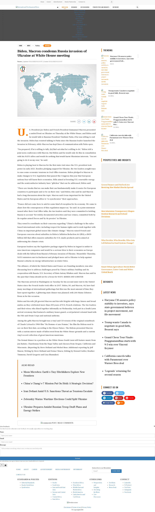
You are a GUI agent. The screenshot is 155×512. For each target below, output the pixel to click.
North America (78, 492)
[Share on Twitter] (84, 121)
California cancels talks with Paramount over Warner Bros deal (117, 359)
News (28, 45)
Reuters (19, 61)
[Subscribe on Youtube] (94, 121)
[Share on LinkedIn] (89, 121)
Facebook (109, 393)
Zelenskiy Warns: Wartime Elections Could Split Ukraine (55, 399)
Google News (109, 403)
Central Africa (57, 497)
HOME (18, 469)
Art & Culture (79, 12)
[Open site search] (137, 7)
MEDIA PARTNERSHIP (62, 469)
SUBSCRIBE (116, 471)
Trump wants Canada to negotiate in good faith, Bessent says (117, 326)
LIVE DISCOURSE (84, 7)
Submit (77, 458)
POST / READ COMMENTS (62, 423)
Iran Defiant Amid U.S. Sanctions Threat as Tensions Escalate (58, 391)
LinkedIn (108, 398)
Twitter (121, 393)
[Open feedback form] (5, 465)
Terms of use (76, 507)
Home (20, 45)
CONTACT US (20, 475)
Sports (79, 33)
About (42, 2)
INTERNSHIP (77, 469)
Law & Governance (79, 25)
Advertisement (58, 2)
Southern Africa (78, 483)
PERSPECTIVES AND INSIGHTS (101, 7)
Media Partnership (70, 2)
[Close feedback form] (154, 426)
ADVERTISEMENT (46, 469)
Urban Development (80, 37)
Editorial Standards (28, 483)
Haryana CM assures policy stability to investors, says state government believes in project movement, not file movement (120, 307)
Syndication (26, 487)
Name (2, 432)
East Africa (56, 499)
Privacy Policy (86, 507)
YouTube (127, 487)
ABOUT (26, 469)
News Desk (112, 487)
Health (79, 27)
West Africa (77, 485)
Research (112, 485)
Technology (79, 14)
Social (79, 31)
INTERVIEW (116, 7)
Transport (79, 35)
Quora (120, 398)
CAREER (34, 469)
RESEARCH (74, 7)
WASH (80, 39)
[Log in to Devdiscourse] (111, 2)
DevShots (112, 483)
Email (2, 439)
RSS (121, 403)
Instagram (127, 490)
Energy (79, 21)
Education (79, 19)
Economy (79, 17)
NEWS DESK (65, 7)
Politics (79, 23)
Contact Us (82, 2)
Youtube (131, 398)
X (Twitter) (127, 485)
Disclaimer (67, 507)
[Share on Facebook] (79, 121)
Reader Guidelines (28, 485)
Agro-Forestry (79, 10)
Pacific (55, 483)
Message (3, 445)
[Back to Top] (2, 465)
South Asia (56, 485)
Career (49, 2)
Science (80, 29)
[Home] (57, 7)
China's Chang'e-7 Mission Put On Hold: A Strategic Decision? (59, 383)
